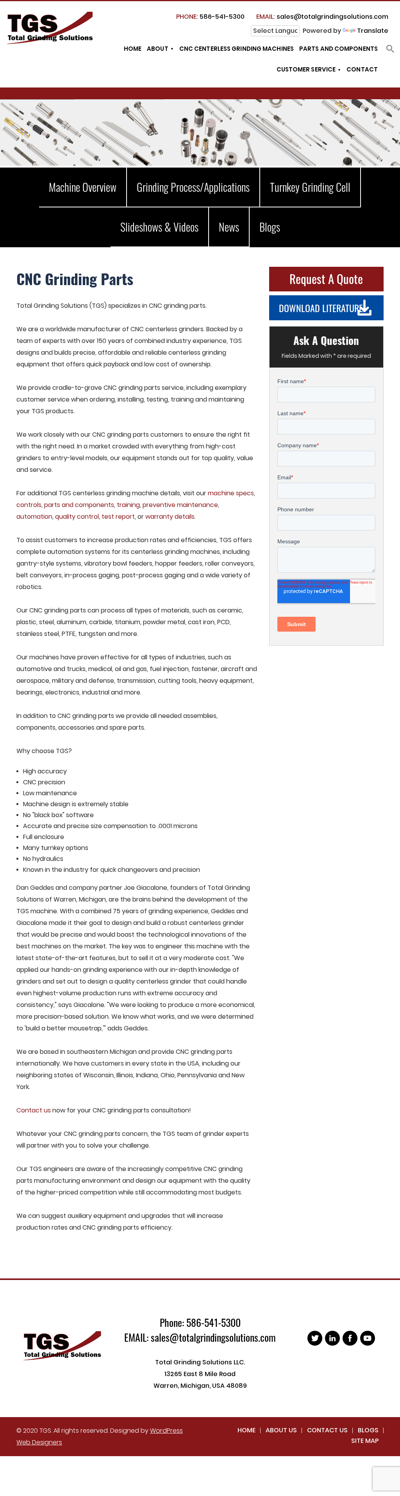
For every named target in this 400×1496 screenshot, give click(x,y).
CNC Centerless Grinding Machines (236, 49)
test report (118, 516)
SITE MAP (365, 1440)
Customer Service (306, 69)
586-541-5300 (210, 16)
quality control (77, 516)
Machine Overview (82, 187)
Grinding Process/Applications (193, 187)
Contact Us (327, 1430)
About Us (281, 1430)
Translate (372, 30)
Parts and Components (338, 49)
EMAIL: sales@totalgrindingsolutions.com (200, 1337)
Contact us (33, 1110)
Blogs (269, 227)
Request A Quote (326, 278)
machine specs (231, 493)
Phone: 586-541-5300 (200, 1322)
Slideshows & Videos (159, 227)
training (128, 504)
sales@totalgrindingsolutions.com (322, 16)
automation (34, 516)
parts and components (79, 504)
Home (132, 49)
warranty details (170, 516)
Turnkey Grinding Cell (310, 187)
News (229, 227)
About (157, 49)
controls (28, 504)
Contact (362, 69)
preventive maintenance (180, 504)
